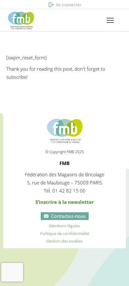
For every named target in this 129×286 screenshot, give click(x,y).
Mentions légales (64, 225)
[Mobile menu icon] (110, 20)
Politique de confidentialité (64, 233)
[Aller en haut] (119, 276)
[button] (21, 5)
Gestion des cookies (64, 241)
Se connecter (68, 5)
